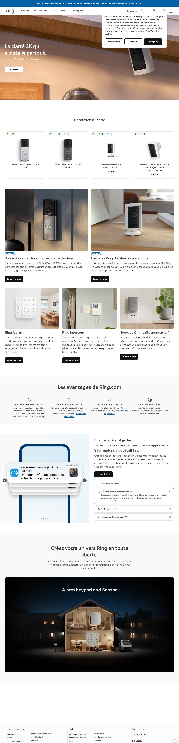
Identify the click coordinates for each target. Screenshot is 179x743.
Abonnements (40, 11)
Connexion (132, 11)
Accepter (153, 41)
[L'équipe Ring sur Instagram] (145, 734)
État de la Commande (78, 738)
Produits (25, 11)
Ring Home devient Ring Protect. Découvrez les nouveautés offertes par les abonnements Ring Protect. (83, 3)
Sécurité (34, 741)
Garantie (97, 741)
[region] (89, 624)
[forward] (85, 480)
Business (64, 11)
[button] (175, 739)
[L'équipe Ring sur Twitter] (138, 734)
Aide (71, 741)
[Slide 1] (41, 518)
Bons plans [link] (78, 11)
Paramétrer (114, 41)
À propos (10, 734)
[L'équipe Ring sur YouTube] (134, 734)
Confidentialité (37, 737)
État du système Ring (102, 737)
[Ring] (10, 11)
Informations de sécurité (41, 734)
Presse (9, 738)
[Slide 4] (48, 518)
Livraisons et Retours (77, 734)
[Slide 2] (43, 518)
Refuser (134, 41)
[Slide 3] (45, 518)
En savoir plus (135, 3)
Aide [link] (54, 11)
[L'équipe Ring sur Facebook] (142, 734)
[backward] (5, 480)
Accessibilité (99, 734)
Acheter (14, 69)
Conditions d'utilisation (16, 741)
